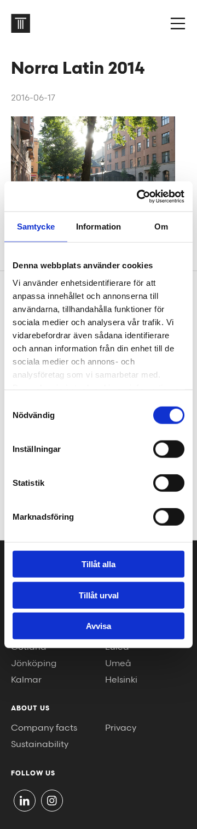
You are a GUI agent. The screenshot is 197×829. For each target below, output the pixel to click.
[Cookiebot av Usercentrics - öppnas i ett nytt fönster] (139, 196)
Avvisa (98, 626)
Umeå (118, 664)
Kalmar (26, 680)
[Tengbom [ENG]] (20, 23)
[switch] (168, 449)
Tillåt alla (98, 564)
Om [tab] (161, 226)
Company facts (44, 728)
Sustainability (39, 744)
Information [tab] (98, 226)
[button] (178, 23)
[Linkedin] (25, 801)
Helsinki (121, 680)
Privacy (120, 728)
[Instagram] (52, 801)
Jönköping (33, 664)
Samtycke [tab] (36, 226)
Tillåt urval (99, 594)
